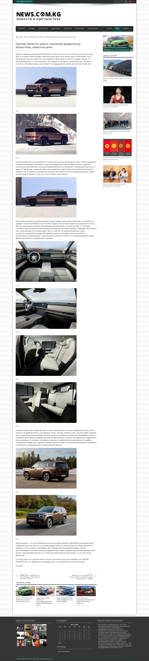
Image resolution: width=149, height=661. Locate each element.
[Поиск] (126, 1)
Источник (19, 566)
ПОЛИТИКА (79, 28)
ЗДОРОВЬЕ (55, 28)
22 (84, 636)
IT (102, 28)
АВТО (117, 28)
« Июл (59, 643)
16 (89, 634)
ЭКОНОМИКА (93, 28)
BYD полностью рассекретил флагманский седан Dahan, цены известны (86, 600)
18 (65, 636)
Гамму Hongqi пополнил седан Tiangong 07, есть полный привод (64, 599)
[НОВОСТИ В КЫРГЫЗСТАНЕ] (38, 20)
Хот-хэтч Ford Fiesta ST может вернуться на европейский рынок (24, 599)
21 (79, 636)
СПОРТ (109, 28)
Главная (21, 28)
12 (69, 634)
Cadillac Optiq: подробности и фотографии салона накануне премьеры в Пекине (30, 576)
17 (60, 636)
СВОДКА (31, 28)
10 (60, 634)
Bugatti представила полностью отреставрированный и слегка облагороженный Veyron (44, 601)
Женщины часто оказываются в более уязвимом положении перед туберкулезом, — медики (81, 576)
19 (69, 636)
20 (74, 636)
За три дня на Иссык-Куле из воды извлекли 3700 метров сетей (52, 1)
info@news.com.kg (122, 644)
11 (65, 634)
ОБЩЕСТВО (43, 28)
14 (79, 634)
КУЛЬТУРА (68, 28)
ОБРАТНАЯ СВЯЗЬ (63, 651)
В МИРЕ (126, 28)
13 (74, 634)
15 (84, 634)
